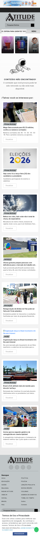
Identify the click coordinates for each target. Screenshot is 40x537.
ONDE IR (4, 494)
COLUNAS (24, 491)
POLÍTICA (24, 478)
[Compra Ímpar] (20, 3)
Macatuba (5, 488)
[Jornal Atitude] (20, 17)
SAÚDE (4, 485)
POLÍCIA (24, 481)
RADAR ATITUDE (7, 491)
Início (3, 478)
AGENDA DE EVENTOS (29, 494)
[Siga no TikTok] (29, 467)
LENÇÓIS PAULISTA (28, 485)
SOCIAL (4, 498)
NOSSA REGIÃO (26, 488)
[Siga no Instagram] (17, 467)
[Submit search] (32, 25)
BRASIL (4, 501)
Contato (24, 504)
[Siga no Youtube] (23, 467)
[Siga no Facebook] (11, 467)
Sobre (23, 501)
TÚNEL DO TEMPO (27, 498)
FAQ (3, 504)
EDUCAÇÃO (6, 481)
